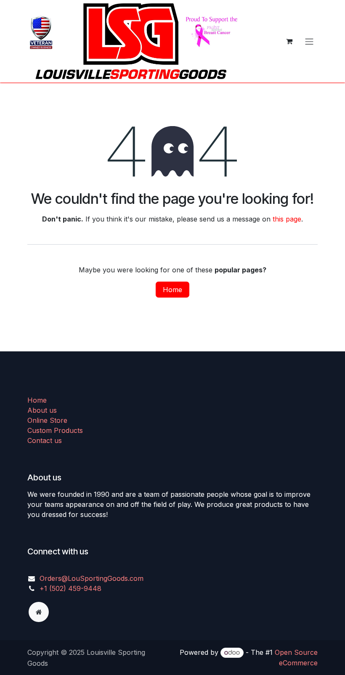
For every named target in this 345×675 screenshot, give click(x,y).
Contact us (44, 440)
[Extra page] (39, 612)
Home (172, 289)
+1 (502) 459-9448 (70, 588)
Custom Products (55, 430)
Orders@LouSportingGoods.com (91, 578)
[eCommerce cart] (289, 41)
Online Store (47, 420)
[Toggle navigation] (309, 41)
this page (287, 219)
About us (42, 410)
